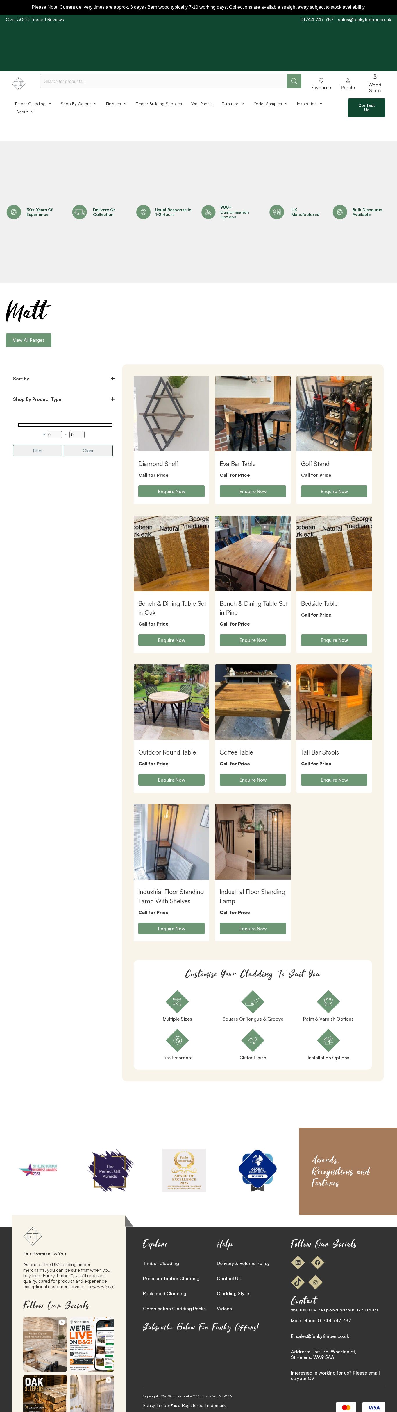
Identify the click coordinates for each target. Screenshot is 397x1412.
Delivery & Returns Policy (243, 1263)
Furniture (230, 103)
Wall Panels (201, 103)
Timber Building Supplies (159, 103)
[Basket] (375, 76)
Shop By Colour (76, 103)
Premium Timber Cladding (171, 1278)
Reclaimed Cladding (164, 1293)
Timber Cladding (30, 103)
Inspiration (307, 103)
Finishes (113, 103)
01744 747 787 (317, 19)
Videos (224, 1308)
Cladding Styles (234, 1293)
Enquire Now (171, 491)
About (22, 111)
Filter (38, 451)
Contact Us (229, 1278)
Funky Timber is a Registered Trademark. (185, 1405)
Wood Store (374, 87)
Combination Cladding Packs (174, 1308)
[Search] (294, 81)
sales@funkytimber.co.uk (364, 19)
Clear (88, 451)
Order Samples (267, 103)
